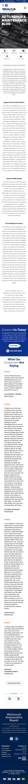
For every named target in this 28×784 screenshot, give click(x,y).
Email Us (23, 762)
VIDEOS (4, 752)
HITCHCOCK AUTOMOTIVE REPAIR (14, 65)
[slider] (7, 371)
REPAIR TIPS (6, 754)
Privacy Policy (15, 773)
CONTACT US (6, 756)
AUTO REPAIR (6, 750)
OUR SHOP (5, 748)
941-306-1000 (11, 724)
